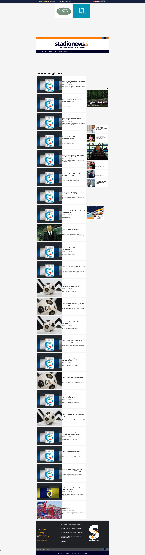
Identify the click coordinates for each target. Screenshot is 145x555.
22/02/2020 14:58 (70, 140)
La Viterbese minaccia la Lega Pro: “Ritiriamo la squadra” (71, 488)
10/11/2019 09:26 (70, 380)
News (42, 51)
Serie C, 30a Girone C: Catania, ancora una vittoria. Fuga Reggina (73, 82)
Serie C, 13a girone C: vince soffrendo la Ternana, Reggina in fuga (73, 396)
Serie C (55, 51)
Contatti (43, 38)
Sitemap (42, 540)
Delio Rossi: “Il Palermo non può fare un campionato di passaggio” (101, 182)
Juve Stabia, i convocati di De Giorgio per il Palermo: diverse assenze (72, 533)
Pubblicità (47, 38)
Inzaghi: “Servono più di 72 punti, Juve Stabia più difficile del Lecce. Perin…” (97, 103)
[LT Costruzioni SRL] (81, 11)
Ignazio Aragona (43, 529)
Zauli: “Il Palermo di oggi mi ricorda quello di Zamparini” (100, 173)
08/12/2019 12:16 (70, 306)
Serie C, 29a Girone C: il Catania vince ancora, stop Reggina (72, 100)
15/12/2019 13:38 (70, 288)
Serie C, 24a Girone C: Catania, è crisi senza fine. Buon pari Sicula (72, 193)
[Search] (107, 51)
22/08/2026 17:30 (96, 158)
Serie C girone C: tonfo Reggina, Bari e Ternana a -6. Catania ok (72, 230)
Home (38, 51)
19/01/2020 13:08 (70, 251)
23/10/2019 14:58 (70, 436)
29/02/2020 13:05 (70, 103)
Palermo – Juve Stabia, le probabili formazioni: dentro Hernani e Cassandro (100, 137)
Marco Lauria (46, 536)
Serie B (50, 51)
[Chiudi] (107, 1)
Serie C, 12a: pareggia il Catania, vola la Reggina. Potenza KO (73, 415)
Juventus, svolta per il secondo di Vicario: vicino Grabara (101, 164)
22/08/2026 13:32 (103, 166)
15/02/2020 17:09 (70, 158)
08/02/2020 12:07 (70, 177)
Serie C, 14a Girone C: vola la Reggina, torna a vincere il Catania (72, 378)
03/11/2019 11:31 (70, 399)
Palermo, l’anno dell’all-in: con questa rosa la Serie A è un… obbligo (72, 529)
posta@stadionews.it (41, 532)
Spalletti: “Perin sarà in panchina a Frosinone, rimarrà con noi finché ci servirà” (101, 128)
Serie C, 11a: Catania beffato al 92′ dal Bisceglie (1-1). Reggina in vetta (72, 433)
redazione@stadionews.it (42, 535)
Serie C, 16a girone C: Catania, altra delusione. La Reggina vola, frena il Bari (73, 341)
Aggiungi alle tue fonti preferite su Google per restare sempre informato (55, 1)
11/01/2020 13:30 (70, 269)
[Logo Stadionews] (94, 533)
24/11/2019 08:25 (70, 343)
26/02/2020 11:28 (70, 121)
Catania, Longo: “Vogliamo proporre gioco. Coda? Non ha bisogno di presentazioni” (72, 537)
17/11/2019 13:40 (70, 362)
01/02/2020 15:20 (70, 195)
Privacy (46, 540)
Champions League (63, 51)
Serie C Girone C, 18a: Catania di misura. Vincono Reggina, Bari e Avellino (73, 304)
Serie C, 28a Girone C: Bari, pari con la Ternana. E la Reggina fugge (72, 119)
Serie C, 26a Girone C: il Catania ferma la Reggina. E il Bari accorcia (73, 156)
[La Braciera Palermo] (63, 11)
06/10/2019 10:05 (70, 472)
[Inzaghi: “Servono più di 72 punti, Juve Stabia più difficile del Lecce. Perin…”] (97, 98)
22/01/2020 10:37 (70, 232)
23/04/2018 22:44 (72, 510)
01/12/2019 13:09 (70, 325)
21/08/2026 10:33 (103, 139)
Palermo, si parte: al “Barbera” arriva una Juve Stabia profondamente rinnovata (71, 525)
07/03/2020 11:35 (70, 84)
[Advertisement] (72, 28)
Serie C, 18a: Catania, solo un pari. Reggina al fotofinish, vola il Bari (71, 285)
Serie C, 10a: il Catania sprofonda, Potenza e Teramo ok (71, 452)
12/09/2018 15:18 (70, 491)
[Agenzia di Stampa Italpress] (95, 212)
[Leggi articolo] (49, 84)
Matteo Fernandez (65, 510)
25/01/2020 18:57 (70, 214)
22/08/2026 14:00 (98, 105)
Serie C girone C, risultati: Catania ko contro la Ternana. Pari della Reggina (72, 470)
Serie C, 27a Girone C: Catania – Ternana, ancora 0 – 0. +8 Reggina (73, 137)
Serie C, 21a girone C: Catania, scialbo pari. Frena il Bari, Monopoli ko (74, 267)
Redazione (38, 38)
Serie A (46, 51)
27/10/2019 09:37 (70, 417)
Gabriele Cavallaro (91, 105)
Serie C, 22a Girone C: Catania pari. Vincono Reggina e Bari (71, 248)
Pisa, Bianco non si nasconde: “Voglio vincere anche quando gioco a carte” (96, 155)
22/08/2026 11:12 (103, 175)
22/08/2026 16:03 (103, 130)
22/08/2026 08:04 (103, 184)
